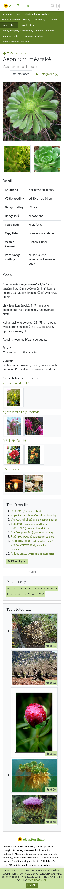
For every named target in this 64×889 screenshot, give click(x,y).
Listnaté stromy (28, 25)
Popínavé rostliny (33, 36)
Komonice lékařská (16, 383)
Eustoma (30, 523)
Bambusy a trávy (11, 14)
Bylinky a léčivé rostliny (36, 14)
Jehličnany (39, 19)
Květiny (53, 19)
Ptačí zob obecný (33, 536)
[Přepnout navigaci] (58, 5)
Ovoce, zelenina (45, 30)
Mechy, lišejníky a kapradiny (17, 30)
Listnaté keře (9, 25)
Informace (22, 74)
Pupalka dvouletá (33, 515)
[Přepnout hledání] (52, 5)
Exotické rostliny (11, 19)
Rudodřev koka (32, 540)
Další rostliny (15, 561)
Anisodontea (32, 553)
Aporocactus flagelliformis (21, 412)
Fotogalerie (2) (48, 74)
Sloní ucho (30, 528)
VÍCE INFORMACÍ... (37, 880)
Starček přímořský (32, 532)
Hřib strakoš (11, 469)
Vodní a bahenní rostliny (15, 41)
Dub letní (26, 511)
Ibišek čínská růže (15, 440)
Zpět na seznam (16, 53)
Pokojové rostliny (11, 36)
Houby (26, 19)
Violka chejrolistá (34, 519)
